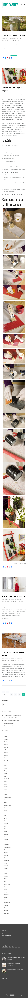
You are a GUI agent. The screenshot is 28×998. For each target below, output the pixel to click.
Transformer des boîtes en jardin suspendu (12, 89)
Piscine (5, 892)
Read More (13, 54)
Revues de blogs (7, 797)
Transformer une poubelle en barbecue (13, 35)
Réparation (6, 844)
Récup (5, 850)
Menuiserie (6, 860)
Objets (17, 40)
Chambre (6, 876)
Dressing (6, 755)
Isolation (6, 839)
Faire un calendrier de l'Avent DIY (13, 963)
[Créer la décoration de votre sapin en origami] (4, 959)
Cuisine (5, 887)
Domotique (6, 742)
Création (6, 834)
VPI (5, 815)
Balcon (5, 763)
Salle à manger (7, 879)
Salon (5, 881)
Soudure (6, 852)
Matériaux (6, 744)
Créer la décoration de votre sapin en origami (12, 715)
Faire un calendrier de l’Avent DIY (10, 718)
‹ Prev (8, 692)
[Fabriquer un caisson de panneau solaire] (4, 971)
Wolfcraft (6, 792)
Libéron (5, 794)
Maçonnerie (6, 858)
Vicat (5, 813)
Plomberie (6, 863)
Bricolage (6, 868)
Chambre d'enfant (7, 779)
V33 (5, 750)
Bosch (21, 601)
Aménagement (7, 902)
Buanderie (6, 768)
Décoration (6, 913)
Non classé (6, 894)
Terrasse (6, 760)
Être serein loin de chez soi (9, 723)
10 (19, 694)
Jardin (5, 734)
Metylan (5, 781)
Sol (5, 826)
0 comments (5, 40)
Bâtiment (6, 842)
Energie (5, 836)
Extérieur (6, 905)
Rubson (5, 810)
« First (4, 692)
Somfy (5, 808)
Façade (5, 802)
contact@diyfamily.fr (6, 935)
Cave (5, 776)
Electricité (6, 865)
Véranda (5, 765)
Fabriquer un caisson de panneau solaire (11, 720)
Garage (5, 771)
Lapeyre (5, 800)
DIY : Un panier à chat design (9, 726)
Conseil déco (6, 908)
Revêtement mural (7, 847)
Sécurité (6, 747)
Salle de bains (7, 884)
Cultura (5, 789)
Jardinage (6, 897)
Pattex (21, 660)
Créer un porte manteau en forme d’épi (13, 596)
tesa (5, 757)
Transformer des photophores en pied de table (13, 654)
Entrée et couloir (7, 805)
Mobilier (5, 831)
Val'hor (5, 818)
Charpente (6, 739)
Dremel (5, 784)
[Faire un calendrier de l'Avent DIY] (4, 965)
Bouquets (6, 889)
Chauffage (6, 855)
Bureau (5, 873)
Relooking (6, 910)
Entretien (6, 752)
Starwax (5, 786)
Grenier (5, 773)
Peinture (6, 823)
